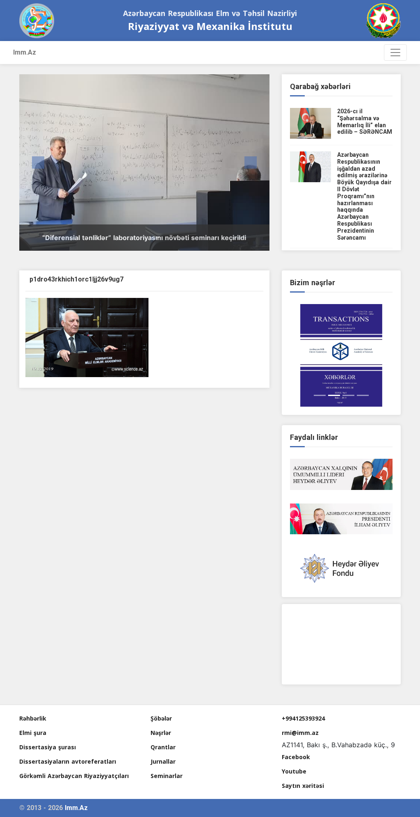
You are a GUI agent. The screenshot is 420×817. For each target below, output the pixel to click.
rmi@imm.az (300, 733)
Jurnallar (163, 761)
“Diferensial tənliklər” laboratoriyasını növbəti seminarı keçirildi (144, 237)
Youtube (294, 771)
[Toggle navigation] (395, 52)
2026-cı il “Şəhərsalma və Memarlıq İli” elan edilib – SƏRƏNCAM (364, 121)
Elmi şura (32, 733)
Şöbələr (161, 718)
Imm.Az (24, 52)
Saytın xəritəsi (303, 786)
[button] (38, 162)
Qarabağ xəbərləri (320, 86)
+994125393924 (303, 718)
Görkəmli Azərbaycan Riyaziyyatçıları (74, 776)
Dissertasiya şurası (47, 747)
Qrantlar (163, 747)
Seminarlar (167, 776)
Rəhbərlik (32, 718)
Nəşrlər (161, 733)
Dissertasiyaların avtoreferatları (67, 761)
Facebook (296, 757)
